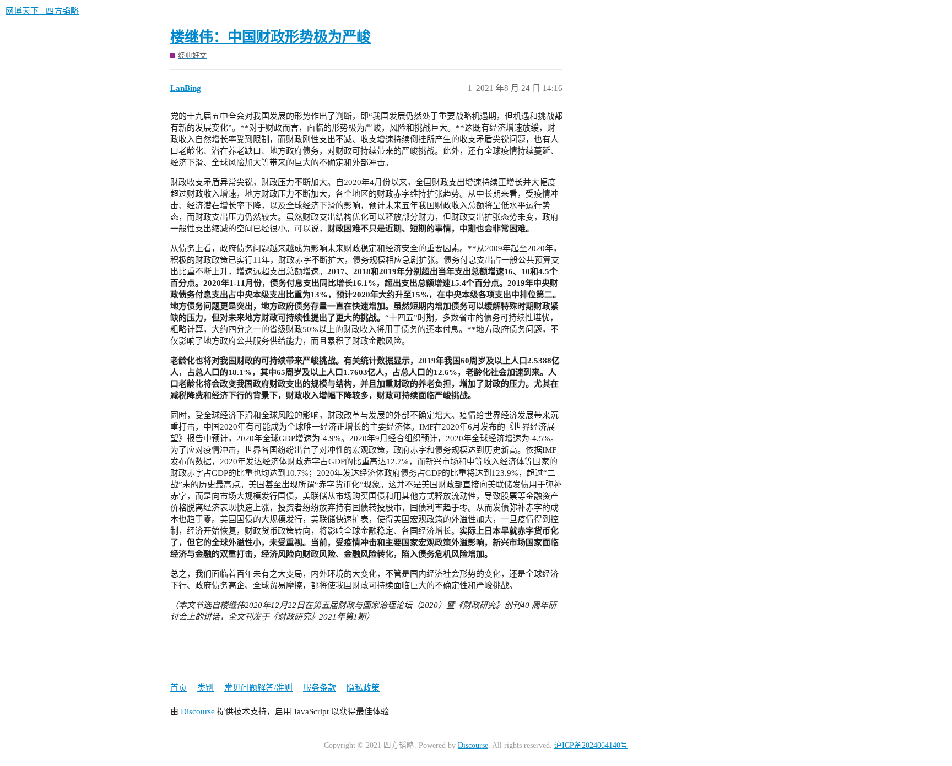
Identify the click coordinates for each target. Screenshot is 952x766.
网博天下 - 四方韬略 (42, 11)
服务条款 (319, 687)
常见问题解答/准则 (258, 687)
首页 (178, 687)
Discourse (198, 711)
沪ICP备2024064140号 (591, 745)
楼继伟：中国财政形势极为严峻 (270, 37)
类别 (205, 687)
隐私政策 (363, 687)
